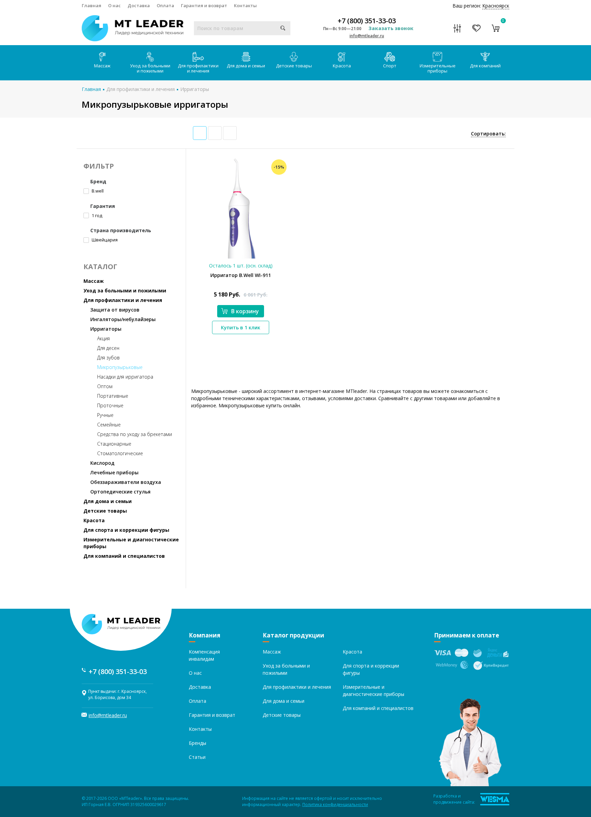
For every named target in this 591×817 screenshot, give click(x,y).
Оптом (105, 386)
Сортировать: (488, 133)
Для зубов (108, 357)
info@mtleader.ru (367, 36)
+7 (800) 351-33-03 (367, 20)
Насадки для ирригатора (125, 376)
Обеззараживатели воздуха (125, 482)
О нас (114, 5)
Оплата (165, 5)
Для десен (108, 348)
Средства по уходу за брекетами (134, 434)
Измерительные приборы (438, 68)
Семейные (109, 424)
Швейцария (104, 240)
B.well (97, 191)
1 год (96, 215)
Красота (342, 66)
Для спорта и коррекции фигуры (126, 530)
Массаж (102, 66)
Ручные (105, 415)
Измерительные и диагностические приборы (131, 543)
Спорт (389, 66)
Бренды (197, 743)
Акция (103, 338)
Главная (91, 5)
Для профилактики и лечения (198, 68)
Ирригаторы (194, 89)
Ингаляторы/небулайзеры (123, 319)
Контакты (245, 5)
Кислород (102, 463)
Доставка (139, 5)
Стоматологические (120, 453)
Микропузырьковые (120, 367)
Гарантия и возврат (204, 5)
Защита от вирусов (115, 309)
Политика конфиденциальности (335, 804)
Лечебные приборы (114, 472)
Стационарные (114, 443)
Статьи (197, 757)
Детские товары (294, 66)
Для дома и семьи (246, 66)
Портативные (112, 396)
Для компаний (485, 66)
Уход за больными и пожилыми (150, 68)
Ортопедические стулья (120, 491)
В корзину (245, 311)
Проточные (110, 405)
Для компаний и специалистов (124, 556)
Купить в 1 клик (240, 327)
